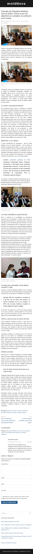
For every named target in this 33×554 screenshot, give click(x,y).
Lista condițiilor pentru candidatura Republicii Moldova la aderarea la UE (15, 528)
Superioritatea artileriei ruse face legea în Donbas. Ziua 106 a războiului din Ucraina (16, 537)
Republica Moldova (6, 412)
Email (3, 484)
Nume (3, 477)
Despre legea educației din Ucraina (10, 521)
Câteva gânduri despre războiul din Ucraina (12, 533)
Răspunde (29, 441)
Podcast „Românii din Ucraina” (9, 542)
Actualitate (25, 21)
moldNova (16, 3)
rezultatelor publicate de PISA (20, 160)
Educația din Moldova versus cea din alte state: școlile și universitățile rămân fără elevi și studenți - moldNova (15, 432)
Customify (28, 551)
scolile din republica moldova (18, 412)
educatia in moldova (12, 410)
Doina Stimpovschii (7, 21)
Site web (3, 490)
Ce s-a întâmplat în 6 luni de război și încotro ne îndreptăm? (16, 524)
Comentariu (5, 464)
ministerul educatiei (23, 410)
